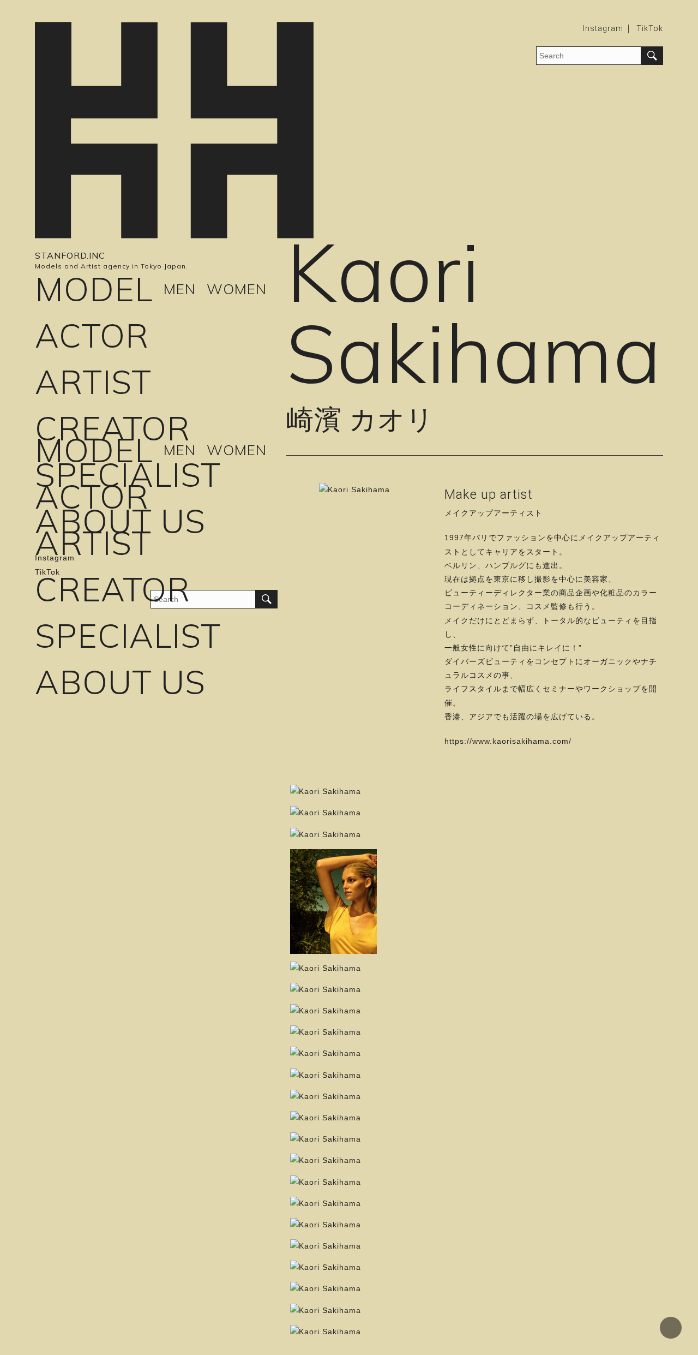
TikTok (649, 28)
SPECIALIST (128, 474)
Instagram (603, 28)
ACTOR (92, 335)
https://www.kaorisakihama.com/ (507, 741)
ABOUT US (120, 520)
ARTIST (93, 381)
